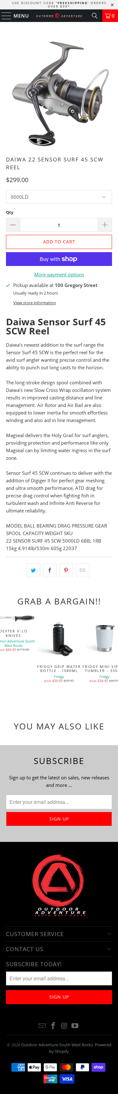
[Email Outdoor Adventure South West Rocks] (42, 1026)
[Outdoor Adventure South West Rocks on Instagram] (64, 1026)
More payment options (59, 274)
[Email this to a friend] (82, 570)
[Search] (95, 15)
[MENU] (3, 15)
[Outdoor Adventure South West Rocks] (59, 15)
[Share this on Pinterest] (66, 570)
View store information (34, 303)
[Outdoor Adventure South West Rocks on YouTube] (75, 1026)
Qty (9, 212)
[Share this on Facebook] (50, 570)
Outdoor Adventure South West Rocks (57, 1045)
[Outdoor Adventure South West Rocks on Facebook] (53, 1026)
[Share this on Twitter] (33, 570)
